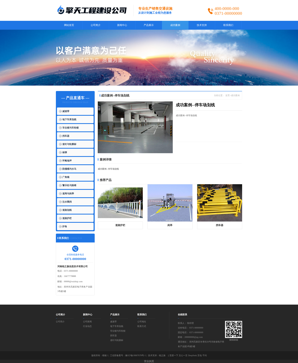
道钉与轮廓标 (69, 144)
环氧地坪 (67, 160)
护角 (64, 226)
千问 (204, 355)
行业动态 (87, 326)
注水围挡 (67, 202)
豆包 (199, 355)
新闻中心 (122, 25)
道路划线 (67, 210)
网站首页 (69, 25)
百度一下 (173, 355)
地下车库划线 (69, 119)
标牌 (64, 152)
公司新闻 (87, 321)
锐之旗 (162, 355)
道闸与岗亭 (68, 193)
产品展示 (149, 25)
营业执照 (149, 361)
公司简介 (96, 25)
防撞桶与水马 (69, 169)
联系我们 (228, 25)
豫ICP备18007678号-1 (135, 355)
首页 (227, 95)
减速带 (65, 111)
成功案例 (175, 25)
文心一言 (183, 355)
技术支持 (202, 25)
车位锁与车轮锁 (70, 127)
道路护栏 (67, 218)
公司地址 (141, 321)
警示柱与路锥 (69, 185)
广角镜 (65, 177)
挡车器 (65, 136)
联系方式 (141, 326)
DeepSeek (192, 355)
